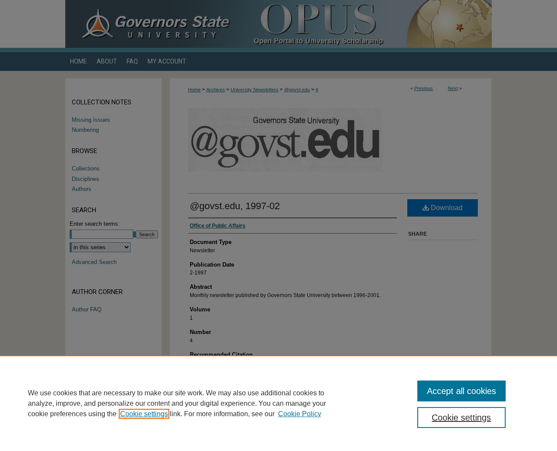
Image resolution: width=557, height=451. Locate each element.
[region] (278, 403)
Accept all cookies (461, 391)
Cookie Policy (299, 414)
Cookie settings (144, 414)
